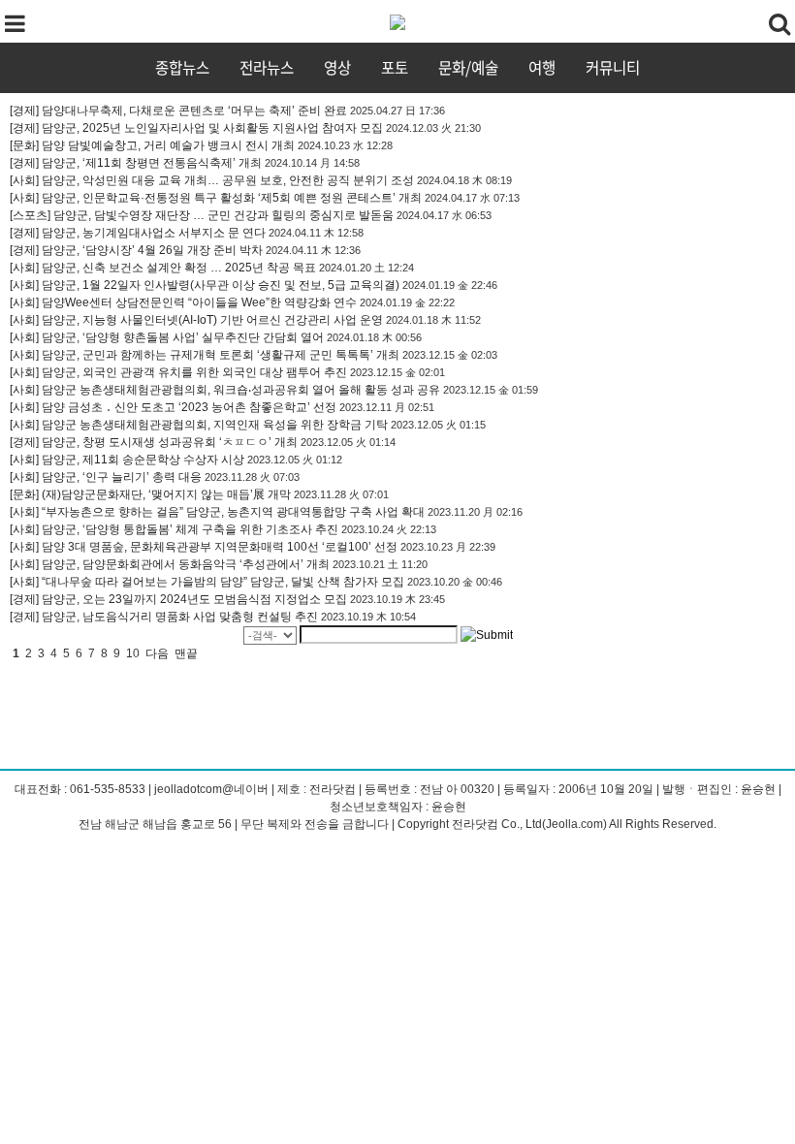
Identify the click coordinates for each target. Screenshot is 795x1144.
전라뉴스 (266, 67)
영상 (337, 67)
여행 (542, 67)
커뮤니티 (613, 67)
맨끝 (186, 653)
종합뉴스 (182, 67)
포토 (394, 67)
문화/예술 (468, 67)
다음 (157, 653)
